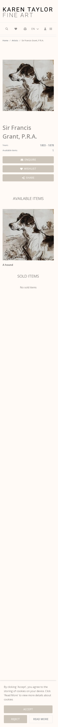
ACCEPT (28, 709)
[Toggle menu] (49, 28)
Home (5, 40)
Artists (15, 40)
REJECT (15, 719)
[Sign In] (45, 28)
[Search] (6, 28)
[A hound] (28, 234)
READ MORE (40, 719)
